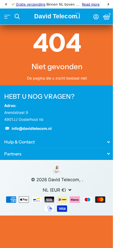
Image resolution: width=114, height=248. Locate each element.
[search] (17, 17)
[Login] (96, 16)
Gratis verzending (30, 4)
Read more (91, 4)
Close (57, 142)
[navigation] (6, 4)
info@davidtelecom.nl (32, 128)
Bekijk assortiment (7, 16)
